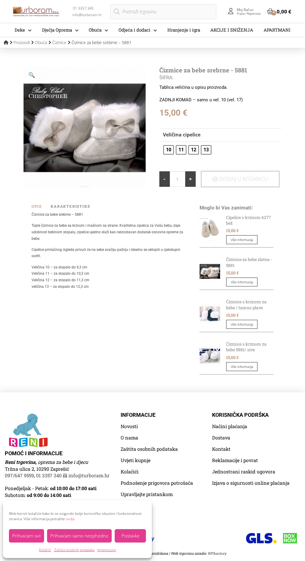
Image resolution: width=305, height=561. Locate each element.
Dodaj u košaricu (244, 178)
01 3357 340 (49, 475)
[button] (279, 11)
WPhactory (216, 553)
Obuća (41, 42)
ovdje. (71, 518)
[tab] (41, 206)
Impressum (106, 549)
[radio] (169, 149)
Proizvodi (21, 42)
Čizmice (59, 42)
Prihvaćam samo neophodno (79, 536)
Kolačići (45, 549)
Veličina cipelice (181, 134)
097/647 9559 (19, 475)
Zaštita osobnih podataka (74, 549)
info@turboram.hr (89, 475)
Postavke (130, 536)
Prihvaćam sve (26, 536)
